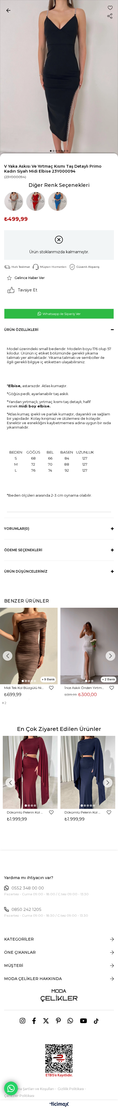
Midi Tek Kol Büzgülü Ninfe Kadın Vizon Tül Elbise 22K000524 (24, 688)
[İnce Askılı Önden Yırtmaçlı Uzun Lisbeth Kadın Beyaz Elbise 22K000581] (89, 646)
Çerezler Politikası (19, 1096)
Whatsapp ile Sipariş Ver (61, 314)
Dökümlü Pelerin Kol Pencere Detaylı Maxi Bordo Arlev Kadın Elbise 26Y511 (25, 812)
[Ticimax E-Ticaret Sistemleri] (59, 1105)
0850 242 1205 (26, 909)
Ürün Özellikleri (21, 330)
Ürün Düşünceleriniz (25, 571)
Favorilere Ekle (51, 688)
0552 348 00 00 (28, 888)
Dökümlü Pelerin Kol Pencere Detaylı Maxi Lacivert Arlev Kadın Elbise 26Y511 (83, 812)
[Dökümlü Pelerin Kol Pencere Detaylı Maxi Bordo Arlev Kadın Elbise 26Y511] (30, 772)
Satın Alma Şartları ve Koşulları (29, 1089)
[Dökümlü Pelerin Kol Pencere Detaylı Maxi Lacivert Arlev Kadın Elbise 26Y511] (87, 772)
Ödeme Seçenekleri (23, 550)
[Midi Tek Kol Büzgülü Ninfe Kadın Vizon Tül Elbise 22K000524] (29, 646)
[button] (51, 151)
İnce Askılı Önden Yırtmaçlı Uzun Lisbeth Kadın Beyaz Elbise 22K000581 (84, 688)
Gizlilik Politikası (71, 1089)
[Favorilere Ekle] (110, 7)
